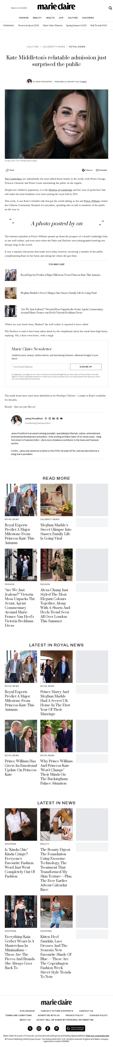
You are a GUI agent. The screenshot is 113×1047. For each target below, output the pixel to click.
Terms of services (42, 374)
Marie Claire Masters (52, 25)
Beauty (37, 18)
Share (12, 170)
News (84, 82)
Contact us (86, 1011)
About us (25, 1020)
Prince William (92, 201)
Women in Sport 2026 (28, 25)
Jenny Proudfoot (44, 82)
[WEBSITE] (57, 418)
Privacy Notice (85, 374)
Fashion (24, 18)
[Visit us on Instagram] (39, 1028)
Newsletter (103, 170)
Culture (73, 18)
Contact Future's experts (57, 1011)
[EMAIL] (61, 418)
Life (61, 18)
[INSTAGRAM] (49, 418)
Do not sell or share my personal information (65, 1020)
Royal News (77, 46)
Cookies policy (99, 1015)
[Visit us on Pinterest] (56, 1028)
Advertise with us (49, 1015)
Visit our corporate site (97, 1036)
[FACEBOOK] (46, 418)
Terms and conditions (18, 1015)
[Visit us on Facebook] (47, 1028)
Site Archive (27, 1011)
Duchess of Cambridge (60, 190)
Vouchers (88, 18)
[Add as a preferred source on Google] (84, 1028)
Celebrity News (54, 46)
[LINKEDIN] (53, 418)
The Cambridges (13, 178)
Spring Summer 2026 (76, 25)
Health (50, 18)
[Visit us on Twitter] (30, 1028)
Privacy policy (75, 1015)
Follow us (88, 170)
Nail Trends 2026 (98, 25)
